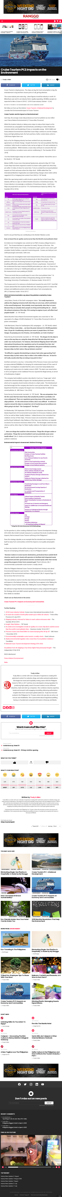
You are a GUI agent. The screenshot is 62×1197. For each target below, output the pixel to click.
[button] (31, 1152)
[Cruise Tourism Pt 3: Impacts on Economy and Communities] (46, 885)
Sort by (50, 826)
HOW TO (19, 869)
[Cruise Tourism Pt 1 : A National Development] (46, 862)
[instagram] (13, 708)
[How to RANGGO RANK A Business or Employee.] (38, 26)
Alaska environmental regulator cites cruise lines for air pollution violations (29, 639)
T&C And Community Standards (39, 1195)
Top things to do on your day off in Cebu (14, 1119)
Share (11, 447)
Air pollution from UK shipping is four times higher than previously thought (27, 648)
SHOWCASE (45, 869)
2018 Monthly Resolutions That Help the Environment (45, 920)
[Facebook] (7, 708)
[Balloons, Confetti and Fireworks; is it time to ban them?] (46, 965)
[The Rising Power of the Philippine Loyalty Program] (54, 26)
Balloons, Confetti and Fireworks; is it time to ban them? (46, 976)
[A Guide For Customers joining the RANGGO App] (23, 26)
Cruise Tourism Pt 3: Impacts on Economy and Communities (24, 602)
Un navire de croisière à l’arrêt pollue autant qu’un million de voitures (27, 614)
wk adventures (6, 1117)
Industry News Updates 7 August (9, 1181)
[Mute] (56, 1167)
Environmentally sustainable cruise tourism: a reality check (24, 636)
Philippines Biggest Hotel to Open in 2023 (14, 1123)
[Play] (3, 1167)
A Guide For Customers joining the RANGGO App (22, 32)
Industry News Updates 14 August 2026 (11, 1178)
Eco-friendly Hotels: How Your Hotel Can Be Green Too (14, 920)
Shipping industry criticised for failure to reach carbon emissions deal (28, 619)
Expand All (35, 826)
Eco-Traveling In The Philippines (13, 949)
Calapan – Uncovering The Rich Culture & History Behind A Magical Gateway (14, 1038)
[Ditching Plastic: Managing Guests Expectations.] (46, 991)
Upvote (14, 762)
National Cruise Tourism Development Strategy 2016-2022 (24, 644)
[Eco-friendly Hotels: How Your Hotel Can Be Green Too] (15, 909)
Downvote (47, 762)
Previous (1, 28)
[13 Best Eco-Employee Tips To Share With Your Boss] (15, 965)
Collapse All (44, 826)
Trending (2, 1018)
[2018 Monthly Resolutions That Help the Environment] (46, 909)
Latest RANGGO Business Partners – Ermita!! (7, 32)
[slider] (29, 1167)
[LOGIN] (60, 21)
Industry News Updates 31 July (9, 1183)
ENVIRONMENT (6, 869)
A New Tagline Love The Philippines (14, 1052)
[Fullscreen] (59, 1167)
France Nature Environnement (14, 658)
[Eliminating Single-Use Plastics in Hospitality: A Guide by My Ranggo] (15, 862)
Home (16, 1195)
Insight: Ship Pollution (13, 624)
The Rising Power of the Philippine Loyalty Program (54, 32)
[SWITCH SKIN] (55, 21)
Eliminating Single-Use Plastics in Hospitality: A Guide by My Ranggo (14, 873)
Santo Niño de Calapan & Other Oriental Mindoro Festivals (44, 1037)
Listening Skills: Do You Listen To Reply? (13, 1023)
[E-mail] (4, 708)
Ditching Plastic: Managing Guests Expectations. (45, 1002)
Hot (33, 1018)
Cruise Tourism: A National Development (39, 108)
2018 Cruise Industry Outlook (15, 612)
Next (61, 28)
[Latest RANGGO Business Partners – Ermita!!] (8, 26)
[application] (31, 1152)
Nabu (6, 662)
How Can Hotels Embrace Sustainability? (11, 897)
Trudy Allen (5, 1121)
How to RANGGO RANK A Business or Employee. (38, 32)
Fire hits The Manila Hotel (41, 1023)
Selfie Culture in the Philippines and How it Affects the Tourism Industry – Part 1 (46, 1054)
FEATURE (13, 869)
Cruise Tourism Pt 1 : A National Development (44, 873)
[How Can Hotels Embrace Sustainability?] (15, 885)
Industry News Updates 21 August (10, 1176)
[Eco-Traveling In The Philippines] (15, 939)
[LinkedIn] (10, 708)
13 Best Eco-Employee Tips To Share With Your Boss (15, 976)
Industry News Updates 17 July (9, 1186)
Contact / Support (24, 1195)
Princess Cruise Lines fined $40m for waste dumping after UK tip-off (28, 631)
